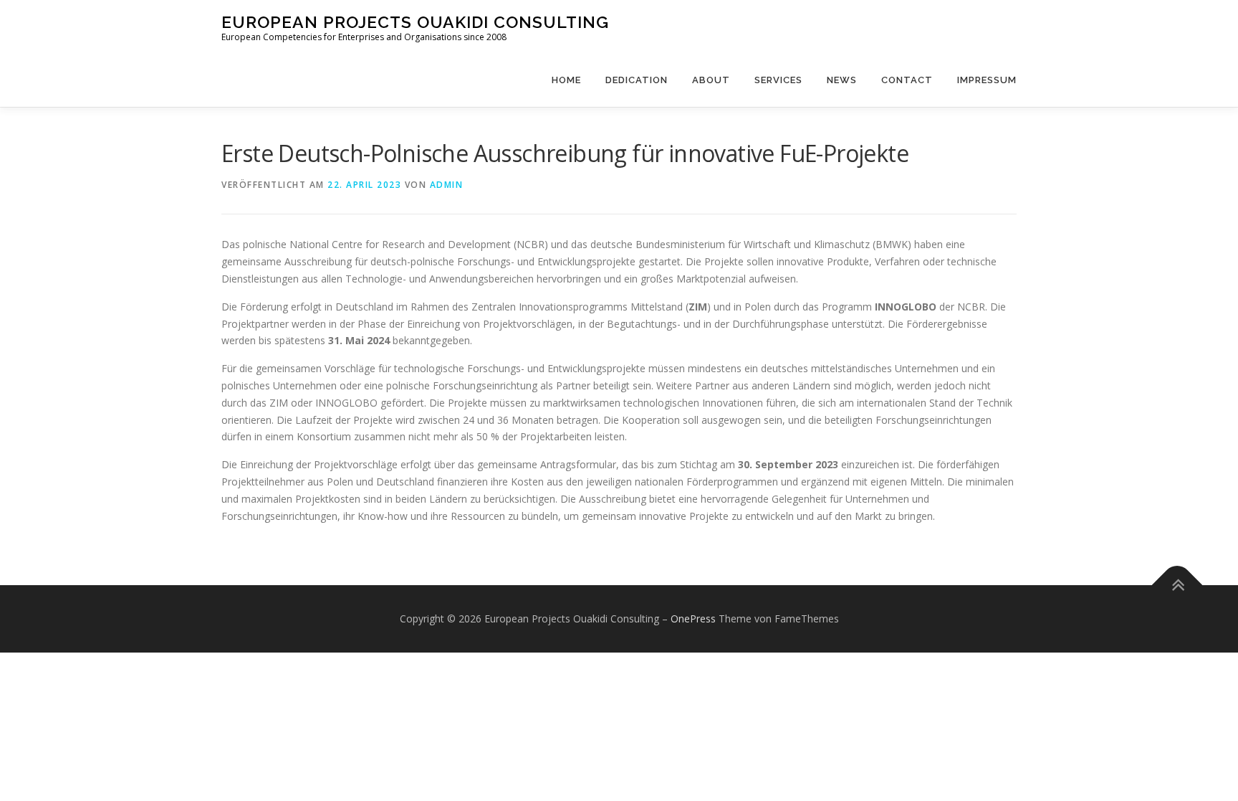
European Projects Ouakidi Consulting (415, 22)
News (842, 80)
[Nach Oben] (1177, 585)
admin (447, 185)
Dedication (636, 80)
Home (566, 80)
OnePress (693, 618)
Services (778, 80)
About (711, 80)
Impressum (987, 80)
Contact (907, 80)
